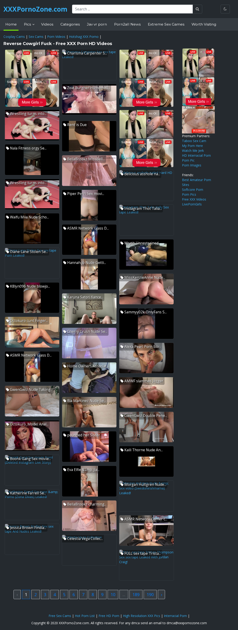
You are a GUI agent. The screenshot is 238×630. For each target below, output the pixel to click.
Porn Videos (56, 36)
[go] (197, 9)
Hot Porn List (85, 616)
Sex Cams (36, 36)
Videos (47, 24)
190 (150, 594)
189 (135, 594)
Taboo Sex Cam (194, 141)
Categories (70, 24)
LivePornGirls (192, 204)
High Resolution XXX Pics (141, 616)
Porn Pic (188, 160)
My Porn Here (192, 145)
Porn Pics (189, 194)
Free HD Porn (109, 616)
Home (11, 24)
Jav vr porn (97, 24)
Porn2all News (127, 24)
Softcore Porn (192, 189)
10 (113, 594)
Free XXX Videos (194, 199)
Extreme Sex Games (166, 24)
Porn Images (191, 165)
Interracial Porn (175, 616)
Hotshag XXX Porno (84, 36)
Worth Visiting (204, 24)
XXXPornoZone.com (35, 9)
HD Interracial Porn (196, 155)
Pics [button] (28, 24)
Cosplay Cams (14, 36)
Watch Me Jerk (193, 150)
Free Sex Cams (60, 616)
